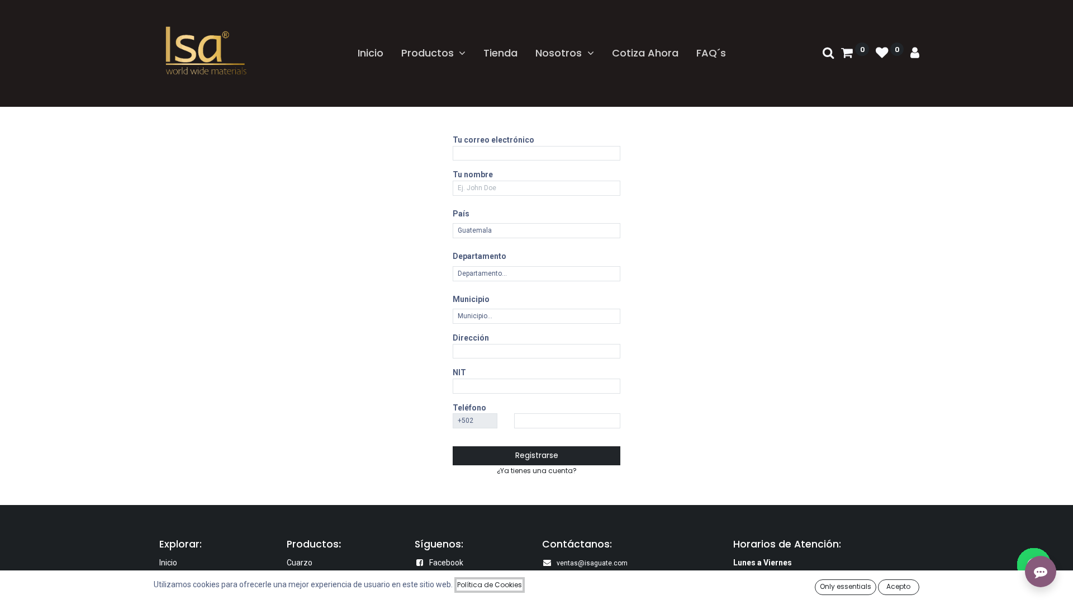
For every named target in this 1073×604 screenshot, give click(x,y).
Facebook (446, 562)
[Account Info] (914, 53)
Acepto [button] (898, 586)
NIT (459, 372)
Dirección (471, 337)
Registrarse (536, 455)
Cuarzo (299, 562)
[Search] (828, 53)
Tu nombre (473, 174)
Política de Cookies (489, 584)
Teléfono (469, 407)
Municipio (471, 299)
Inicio (168, 562)
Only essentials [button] (845, 586)
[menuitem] (370, 52)
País (461, 213)
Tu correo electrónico (493, 139)
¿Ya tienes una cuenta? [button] (537, 470)
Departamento (479, 256)
